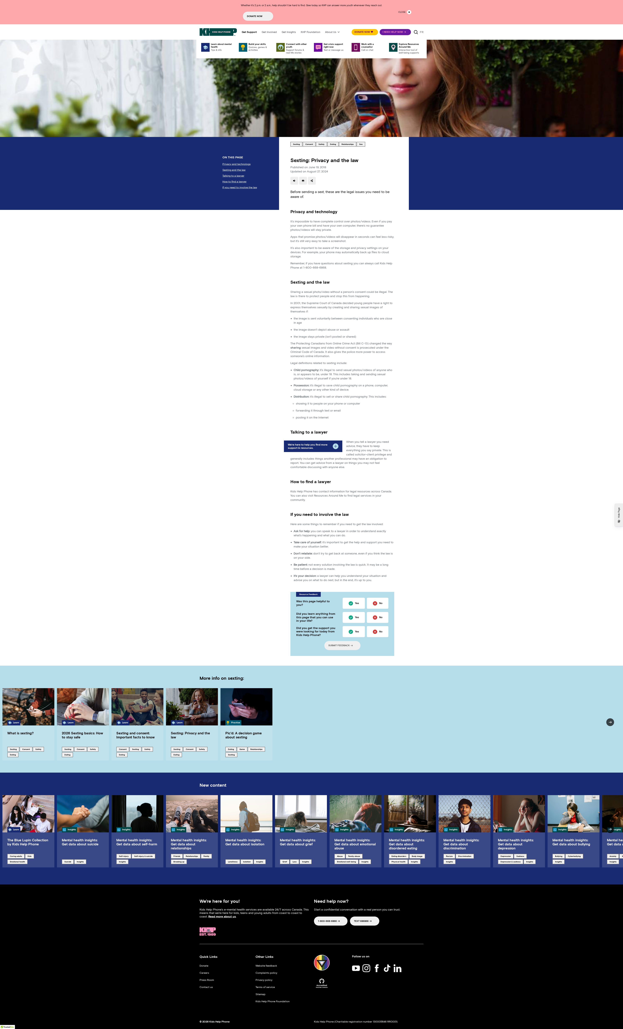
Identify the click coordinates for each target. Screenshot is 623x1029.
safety (322, 144)
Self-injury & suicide (143, 856)
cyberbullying (574, 856)
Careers (204, 972)
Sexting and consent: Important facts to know (135, 735)
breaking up (178, 861)
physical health (398, 861)
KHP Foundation (310, 32)
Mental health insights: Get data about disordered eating (407, 844)
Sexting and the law (233, 169)
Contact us (206, 987)
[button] (365, 32)
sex (362, 144)
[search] (416, 32)
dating (334, 144)
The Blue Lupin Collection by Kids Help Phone (27, 842)
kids (30, 856)
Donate (204, 965)
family (207, 856)
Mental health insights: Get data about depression (516, 844)
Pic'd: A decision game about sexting (243, 735)
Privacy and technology (236, 164)
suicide (69, 861)
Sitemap (260, 994)
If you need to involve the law (239, 187)
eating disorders (398, 856)
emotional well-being (346, 861)
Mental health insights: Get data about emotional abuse (355, 844)
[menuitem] (249, 32)
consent (310, 144)
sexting (297, 144)
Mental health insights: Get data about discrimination (461, 844)
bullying (560, 856)
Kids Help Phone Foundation (273, 1001)
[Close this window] (409, 12)
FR (421, 32)
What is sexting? (20, 733)
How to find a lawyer (234, 181)
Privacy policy (264, 980)
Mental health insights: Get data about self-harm (136, 842)
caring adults (16, 856)
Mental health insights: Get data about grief (298, 842)
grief (286, 861)
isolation (248, 861)
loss (295, 861)
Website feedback (266, 965)
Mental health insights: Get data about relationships (189, 844)
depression (506, 856)
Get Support (249, 32)
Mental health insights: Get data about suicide (80, 842)
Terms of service (265, 987)
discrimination (464, 856)
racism (450, 856)
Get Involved (269, 32)
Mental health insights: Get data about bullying (571, 842)
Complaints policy (266, 972)
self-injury (124, 856)
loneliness (233, 861)
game (243, 749)
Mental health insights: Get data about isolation (244, 842)
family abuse (354, 856)
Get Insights (289, 32)
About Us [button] (330, 32)
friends (178, 856)
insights (81, 861)
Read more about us (222, 916)
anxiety (614, 856)
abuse (341, 856)
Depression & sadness (510, 861)
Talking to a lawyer (233, 175)
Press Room (207, 980)
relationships (347, 144)
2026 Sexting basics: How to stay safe (82, 735)
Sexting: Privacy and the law (190, 735)
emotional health (17, 861)
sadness (521, 856)
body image (417, 856)
